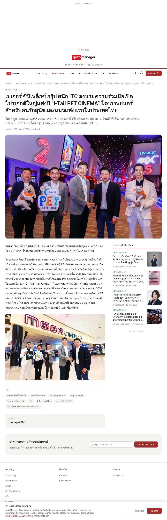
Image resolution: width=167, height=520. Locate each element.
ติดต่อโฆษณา (65, 480)
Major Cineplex (77, 395)
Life (103, 73)
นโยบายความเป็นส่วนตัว (19, 515)
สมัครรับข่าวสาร (146, 444)
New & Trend (58, 73)
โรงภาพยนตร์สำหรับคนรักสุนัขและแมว (23, 406)
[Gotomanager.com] (83, 57)
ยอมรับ (154, 510)
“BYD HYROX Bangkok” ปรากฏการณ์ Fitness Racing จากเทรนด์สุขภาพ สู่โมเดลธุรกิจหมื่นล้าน (128, 317)
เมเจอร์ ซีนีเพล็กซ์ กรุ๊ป (16, 395)
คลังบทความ (118, 475)
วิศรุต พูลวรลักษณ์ (57, 395)
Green (72, 73)
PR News (113, 73)
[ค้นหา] (135, 73)
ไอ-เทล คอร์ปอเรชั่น (15, 401)
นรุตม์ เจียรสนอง (38, 395)
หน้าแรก (8, 83)
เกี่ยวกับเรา (63, 475)
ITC (30, 401)
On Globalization (88, 73)
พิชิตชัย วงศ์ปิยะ (44, 401)
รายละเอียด (139, 510)
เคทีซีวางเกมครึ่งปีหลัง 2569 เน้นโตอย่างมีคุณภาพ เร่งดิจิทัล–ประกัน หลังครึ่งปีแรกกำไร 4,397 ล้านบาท (127, 297)
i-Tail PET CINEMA (64, 401)
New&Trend (21, 83)
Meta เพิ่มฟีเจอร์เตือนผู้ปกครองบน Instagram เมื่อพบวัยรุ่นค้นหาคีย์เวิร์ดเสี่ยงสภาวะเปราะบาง (128, 278)
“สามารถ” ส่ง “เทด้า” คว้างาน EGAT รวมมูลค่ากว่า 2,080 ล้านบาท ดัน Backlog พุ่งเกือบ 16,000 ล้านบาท (128, 259)
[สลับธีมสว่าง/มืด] (141, 73)
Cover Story (41, 73)
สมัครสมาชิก (153, 73)
